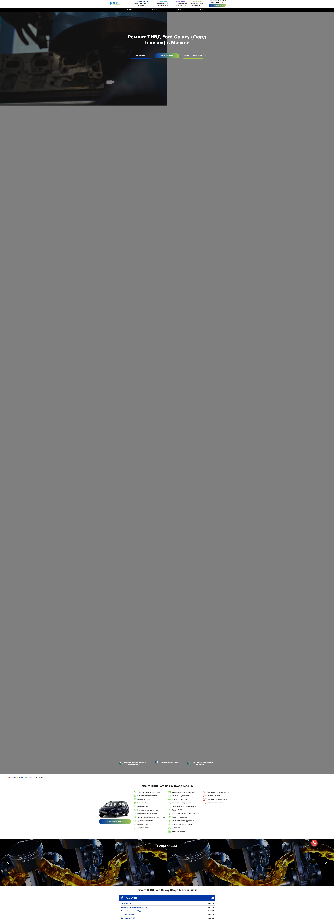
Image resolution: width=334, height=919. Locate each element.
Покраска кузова (143, 828)
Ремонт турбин (142, 806)
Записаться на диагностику (217, 799)
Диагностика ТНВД (128, 914)
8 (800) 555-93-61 (217, 2)
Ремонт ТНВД (142, 803)
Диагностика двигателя (145, 821)
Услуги (129, 9)
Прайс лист (155, 9)
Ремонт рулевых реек (180, 799)
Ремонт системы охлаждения (148, 810)
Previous (8, 862)
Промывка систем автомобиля (183, 792)
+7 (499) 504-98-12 (197, 5)
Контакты (202, 9)
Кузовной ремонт (178, 831)
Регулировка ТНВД (128, 918)
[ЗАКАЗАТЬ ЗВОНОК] (314, 842)
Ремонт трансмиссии (180, 817)
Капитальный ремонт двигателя (148, 792)
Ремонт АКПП (177, 810)
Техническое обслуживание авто (184, 806)
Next (326, 862)
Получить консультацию (218, 5)
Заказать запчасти (213, 796)
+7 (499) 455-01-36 (163, 5)
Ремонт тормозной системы (182, 824)
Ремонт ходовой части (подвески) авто (186, 813)
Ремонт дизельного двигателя (148, 796)
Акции (179, 9)
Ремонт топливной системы (147, 813)
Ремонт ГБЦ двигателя (180, 796)
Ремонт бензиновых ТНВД (131, 911)
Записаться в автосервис (115, 821)
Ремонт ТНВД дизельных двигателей (134, 907)
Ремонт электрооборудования (183, 821)
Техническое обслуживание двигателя (151, 817)
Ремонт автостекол (144, 824)
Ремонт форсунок (143, 799)
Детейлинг (176, 828)
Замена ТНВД (126, 904)
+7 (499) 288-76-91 (142, 5)
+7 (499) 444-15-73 (180, 5)
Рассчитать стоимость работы (218, 792)
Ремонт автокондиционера (182, 803)
